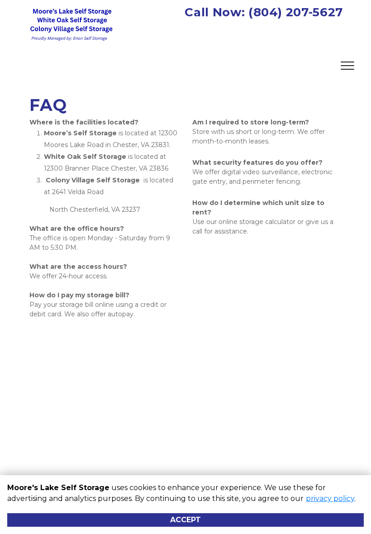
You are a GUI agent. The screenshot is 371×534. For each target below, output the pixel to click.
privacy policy (330, 498)
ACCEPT (185, 519)
